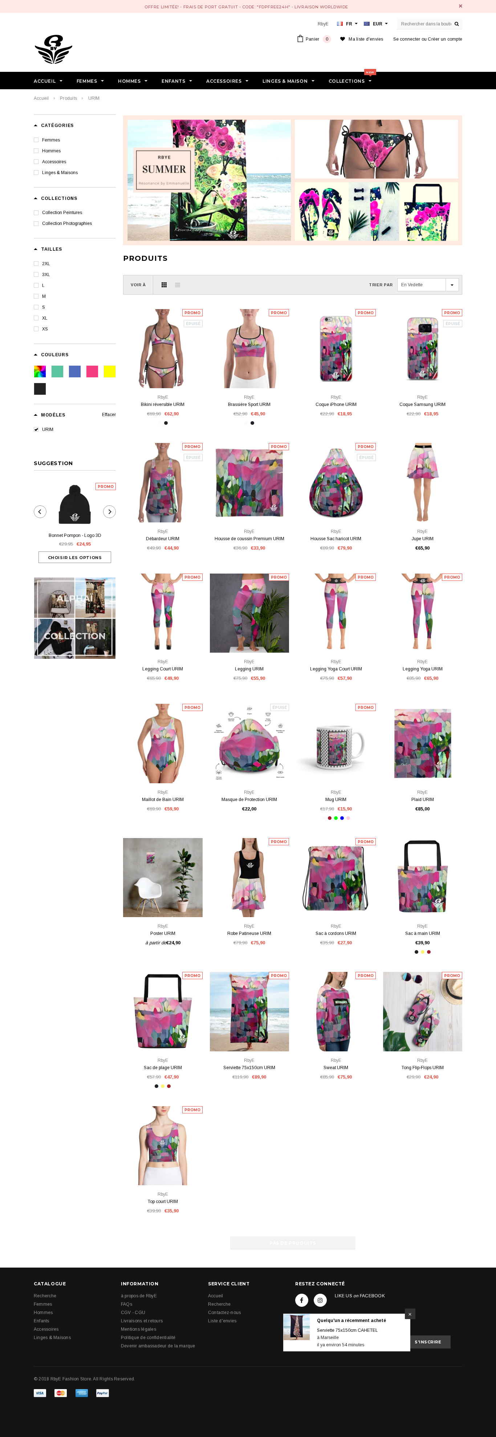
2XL (46, 263)
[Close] (409, 1309)
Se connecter (406, 39)
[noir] (40, 389)
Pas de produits (292, 1243)
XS (45, 329)
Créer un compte (445, 39)
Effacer (109, 414)
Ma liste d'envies (366, 39)
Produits (68, 98)
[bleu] (75, 371)
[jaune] (109, 371)
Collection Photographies (67, 223)
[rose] (92, 371)
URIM (47, 429)
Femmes (51, 140)
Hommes (51, 150)
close (460, 6)
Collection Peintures (62, 212)
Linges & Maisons (60, 172)
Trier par (381, 285)
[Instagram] (320, 1300)
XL (45, 318)
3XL (46, 274)
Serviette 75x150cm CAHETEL (346, 1325)
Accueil (41, 98)
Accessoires (54, 161)
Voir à (138, 285)
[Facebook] (301, 1300)
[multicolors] (40, 371)
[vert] (57, 371)
